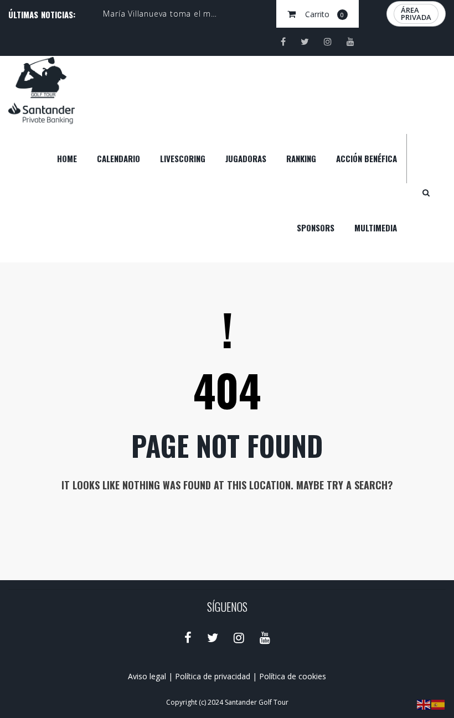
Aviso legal (147, 676)
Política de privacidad (212, 676)
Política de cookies (292, 676)
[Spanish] (438, 704)
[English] (424, 704)
